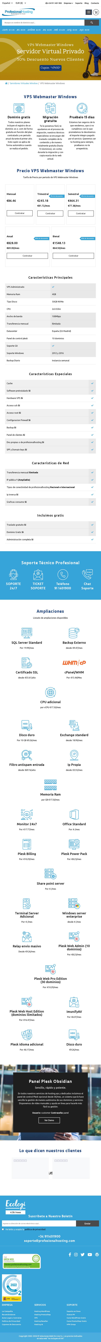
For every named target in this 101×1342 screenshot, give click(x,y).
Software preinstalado (19, 391)
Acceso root (14, 413)
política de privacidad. (35, 1229)
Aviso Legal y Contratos (11, 1318)
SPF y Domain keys (17, 449)
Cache (9, 383)
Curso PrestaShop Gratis (77, 1321)
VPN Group (71, 1324)
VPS (36, 1318)
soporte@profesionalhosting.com (49, 1241)
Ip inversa (12, 494)
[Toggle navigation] (89, 12)
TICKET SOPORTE (38, 586)
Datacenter (12, 331)
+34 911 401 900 (54, 3)
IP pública (18, 480)
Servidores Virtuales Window (24, 83)
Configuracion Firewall (19, 420)
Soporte (78, 3)
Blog (87, 3)
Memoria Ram (13, 294)
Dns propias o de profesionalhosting (25, 442)
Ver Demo (49, 1120)
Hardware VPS (15, 398)
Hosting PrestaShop (42, 1314)
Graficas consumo (17, 502)
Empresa (68, 3)
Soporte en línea (73, 1311)
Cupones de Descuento (11, 1324)
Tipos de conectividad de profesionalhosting (41, 487)
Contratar (19, 213)
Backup (11, 427)
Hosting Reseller (41, 1321)
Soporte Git (12, 346)
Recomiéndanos (8, 1314)
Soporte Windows (15, 353)
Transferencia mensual (17, 324)
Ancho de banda (14, 316)
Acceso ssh (13, 405)
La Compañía (7, 1311)
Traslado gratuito (16, 525)
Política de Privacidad (11, 1321)
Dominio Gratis (15, 532)
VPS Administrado (15, 287)
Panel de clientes (16, 435)
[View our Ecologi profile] (15, 1207)
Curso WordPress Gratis (76, 1318)
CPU (9, 309)
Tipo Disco (12, 301)
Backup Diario (13, 360)
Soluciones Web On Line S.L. (51, 1336)
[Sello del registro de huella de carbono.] (12, 1288)
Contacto (95, 3)
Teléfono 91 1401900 (62, 586)
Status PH (71, 1314)
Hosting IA (38, 1324)
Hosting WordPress (42, 1311)
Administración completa (20, 539)
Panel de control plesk (17, 338)
